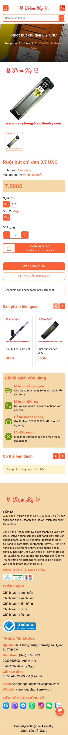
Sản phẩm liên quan (21, 306)
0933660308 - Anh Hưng (19, 660)
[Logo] (34, 8)
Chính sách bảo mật (16, 614)
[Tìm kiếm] (61, 18)
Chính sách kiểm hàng (18, 603)
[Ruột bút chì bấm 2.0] (18, 330)
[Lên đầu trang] (60, 701)
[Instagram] (41, 705)
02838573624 (37, 421)
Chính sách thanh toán (18, 592)
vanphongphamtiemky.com (34, 689)
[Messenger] (23, 705)
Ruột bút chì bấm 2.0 (17, 348)
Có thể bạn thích (17, 456)
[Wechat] (49, 705)
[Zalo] (58, 705)
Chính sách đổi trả (15, 609)
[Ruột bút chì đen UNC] (50, 330)
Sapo (43, 730)
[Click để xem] (34, 96)
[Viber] (15, 705)
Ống (6, 217)
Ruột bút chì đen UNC (47, 350)
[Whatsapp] (32, 705)
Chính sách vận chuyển (18, 598)
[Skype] (6, 705)
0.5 (6, 204)
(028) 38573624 (29, 655)
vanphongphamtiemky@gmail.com (35, 684)
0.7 (14, 204)
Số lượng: (9, 227)
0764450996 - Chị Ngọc (19, 666)
